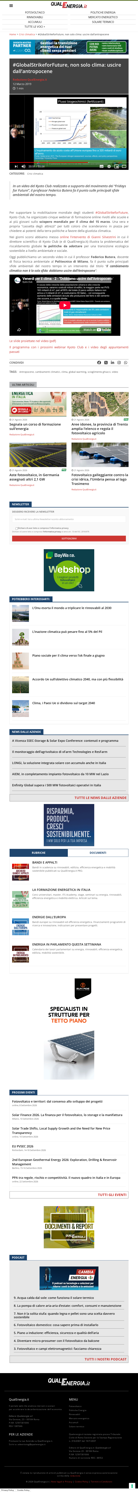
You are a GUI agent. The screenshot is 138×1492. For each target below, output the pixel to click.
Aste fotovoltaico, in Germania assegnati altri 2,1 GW (34, 477)
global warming (77, 371)
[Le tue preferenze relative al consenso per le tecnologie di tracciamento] (132, 1486)
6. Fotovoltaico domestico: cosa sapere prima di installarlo (56, 1325)
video (115, 371)
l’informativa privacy (52, 531)
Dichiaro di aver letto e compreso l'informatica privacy (43, 528)
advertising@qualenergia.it (32, 1444)
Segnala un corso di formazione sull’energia (35, 426)
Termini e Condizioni (101, 1481)
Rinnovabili (74, 1414)
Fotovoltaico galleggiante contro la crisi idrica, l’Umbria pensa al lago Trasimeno (100, 479)
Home (12, 34)
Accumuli (73, 1422)
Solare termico (103, 22)
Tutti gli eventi (112, 1194)
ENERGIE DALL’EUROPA (49, 917)
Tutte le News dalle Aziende (101, 797)
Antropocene (26, 371)
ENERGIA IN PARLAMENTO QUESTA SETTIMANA (66, 944)
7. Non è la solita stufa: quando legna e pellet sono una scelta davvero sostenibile (64, 1315)
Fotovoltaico (75, 1406)
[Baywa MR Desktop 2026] (69, 570)
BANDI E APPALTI (44, 862)
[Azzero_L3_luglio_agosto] (69, 46)
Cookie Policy (82, 1481)
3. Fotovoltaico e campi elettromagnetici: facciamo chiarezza (57, 1349)
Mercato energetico (79, 1418)
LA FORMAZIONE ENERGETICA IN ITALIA (61, 889)
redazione (75, 1475)
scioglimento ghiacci (99, 371)
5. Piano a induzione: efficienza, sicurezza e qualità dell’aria (56, 1333)
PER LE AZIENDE (21, 1434)
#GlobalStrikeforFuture (111, 212)
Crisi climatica (27, 34)
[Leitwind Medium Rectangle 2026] (69, 824)
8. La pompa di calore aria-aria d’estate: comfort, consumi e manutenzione (67, 1306)
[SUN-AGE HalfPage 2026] (69, 1028)
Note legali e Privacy (61, 1481)
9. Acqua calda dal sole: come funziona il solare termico (54, 1298)
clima (64, 371)
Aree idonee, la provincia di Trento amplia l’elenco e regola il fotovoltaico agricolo (100, 428)
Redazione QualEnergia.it (30, 79)
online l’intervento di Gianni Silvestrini (88, 237)
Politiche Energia (77, 1410)
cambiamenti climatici (47, 371)
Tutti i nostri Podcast (106, 1359)
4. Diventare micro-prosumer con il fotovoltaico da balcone (56, 1341)
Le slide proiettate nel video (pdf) (32, 341)
